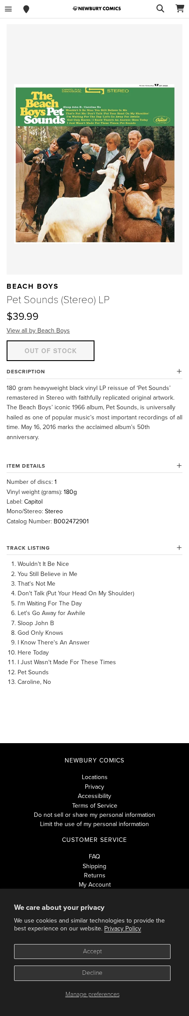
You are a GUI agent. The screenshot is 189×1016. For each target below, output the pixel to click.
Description (26, 371)
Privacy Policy (122, 928)
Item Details (26, 466)
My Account (95, 884)
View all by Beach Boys (38, 330)
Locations (95, 777)
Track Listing (28, 548)
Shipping (94, 866)
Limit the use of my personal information (94, 824)
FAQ (94, 856)
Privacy (94, 787)
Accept (92, 951)
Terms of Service (94, 805)
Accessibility (94, 796)
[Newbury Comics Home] (97, 8)
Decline (92, 973)
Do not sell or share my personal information (94, 815)
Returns (94, 875)
